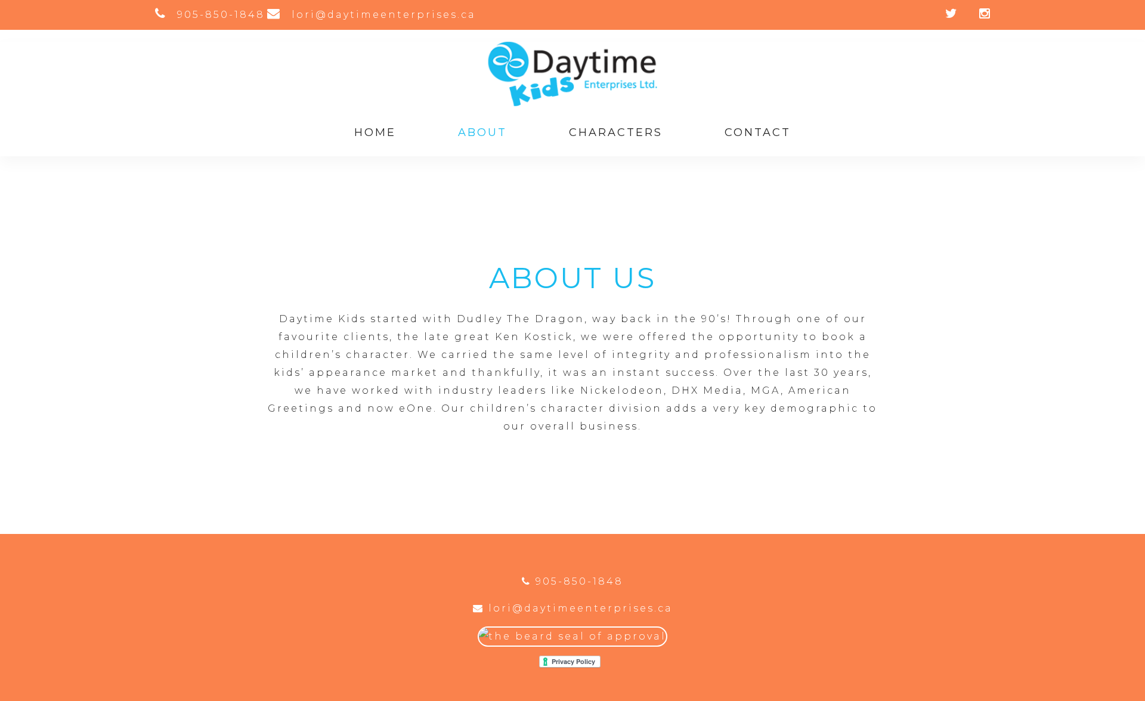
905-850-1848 (577, 581)
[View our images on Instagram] (975, 14)
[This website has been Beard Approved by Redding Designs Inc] (572, 636)
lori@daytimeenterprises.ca (578, 608)
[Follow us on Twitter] (943, 14)
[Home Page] (572, 103)
